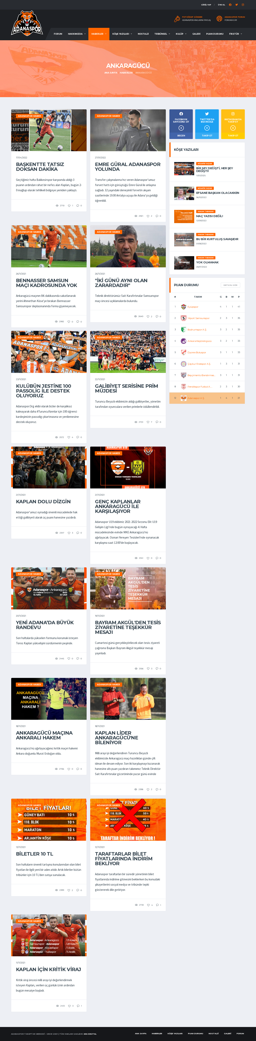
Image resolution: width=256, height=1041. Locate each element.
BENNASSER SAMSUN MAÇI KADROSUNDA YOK (46, 283)
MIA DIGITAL (90, 1034)
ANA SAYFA (140, 1033)
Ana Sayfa (110, 72)
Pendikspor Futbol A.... (200, 386)
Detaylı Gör (230, 285)
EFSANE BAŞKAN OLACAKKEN (217, 193)
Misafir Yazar (205, 164)
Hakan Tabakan (206, 211)
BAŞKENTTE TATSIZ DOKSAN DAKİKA (40, 166)
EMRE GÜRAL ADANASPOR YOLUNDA (127, 166)
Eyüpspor (193, 306)
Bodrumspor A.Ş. (197, 329)
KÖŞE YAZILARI (120, 34)
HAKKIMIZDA (75, 34)
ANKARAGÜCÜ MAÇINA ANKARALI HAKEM (44, 735)
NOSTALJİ (143, 34)
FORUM (58, 34)
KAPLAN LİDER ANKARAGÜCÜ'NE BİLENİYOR (116, 737)
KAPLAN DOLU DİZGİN (43, 501)
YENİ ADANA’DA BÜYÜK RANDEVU (45, 625)
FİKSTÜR (234, 34)
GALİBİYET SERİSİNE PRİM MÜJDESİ (126, 388)
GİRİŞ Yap (206, 5)
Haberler (126, 72)
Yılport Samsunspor (199, 318)
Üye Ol (221, 5)
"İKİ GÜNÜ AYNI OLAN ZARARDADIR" (121, 283)
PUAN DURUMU (214, 34)
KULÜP (179, 34)
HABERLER (97, 34)
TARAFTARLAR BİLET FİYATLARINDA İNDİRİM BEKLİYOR (123, 858)
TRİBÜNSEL (160, 34)
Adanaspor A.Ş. (196, 398)
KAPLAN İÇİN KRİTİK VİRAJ (48, 969)
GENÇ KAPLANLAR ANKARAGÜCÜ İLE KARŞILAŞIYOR (117, 506)
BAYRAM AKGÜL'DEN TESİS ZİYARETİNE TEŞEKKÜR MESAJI (128, 627)
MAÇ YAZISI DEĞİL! (209, 216)
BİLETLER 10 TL (34, 854)
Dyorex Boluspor (197, 352)
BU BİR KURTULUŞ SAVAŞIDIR (217, 239)
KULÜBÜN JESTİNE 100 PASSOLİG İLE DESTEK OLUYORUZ (43, 391)
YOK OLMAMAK (207, 262)
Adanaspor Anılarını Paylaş (196, 20)
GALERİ (196, 34)
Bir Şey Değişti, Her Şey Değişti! (214, 169)
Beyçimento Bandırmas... (202, 375)
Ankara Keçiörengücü (200, 340)
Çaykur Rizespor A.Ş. (199, 363)
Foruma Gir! (231, 20)
